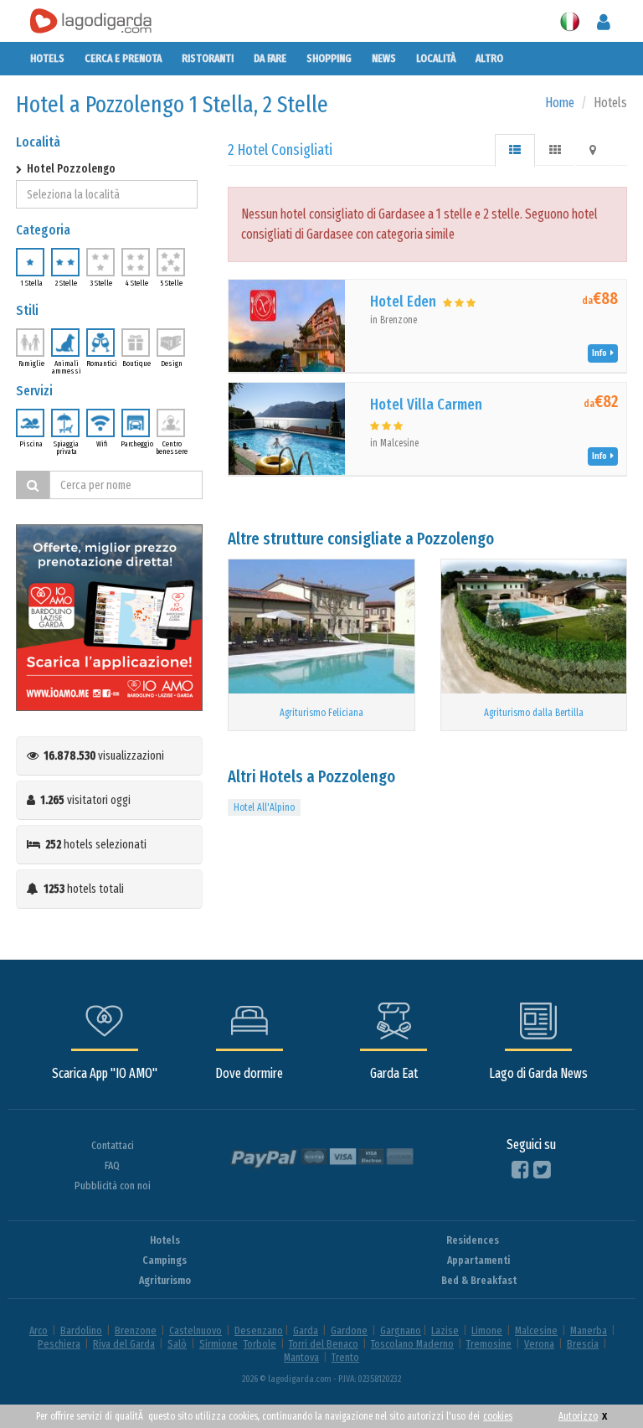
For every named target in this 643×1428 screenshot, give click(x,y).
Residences (472, 1240)
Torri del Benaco (323, 1344)
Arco (38, 1330)
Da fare (270, 58)
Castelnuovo (195, 1330)
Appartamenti (478, 1260)
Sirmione (218, 1344)
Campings (164, 1260)
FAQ (112, 1165)
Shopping (329, 58)
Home (559, 103)
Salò (177, 1344)
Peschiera (59, 1344)
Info (601, 353)
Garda (305, 1330)
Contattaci (112, 1145)
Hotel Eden (403, 301)
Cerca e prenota (123, 58)
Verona (539, 1344)
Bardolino (81, 1330)
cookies (497, 1416)
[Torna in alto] (596, 1381)
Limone (486, 1330)
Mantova (301, 1357)
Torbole (260, 1344)
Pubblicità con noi (113, 1185)
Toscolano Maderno (412, 1344)
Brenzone (136, 1330)
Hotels (47, 58)
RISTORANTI (208, 58)
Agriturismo (165, 1280)
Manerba (588, 1330)
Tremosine (489, 1344)
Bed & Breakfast (479, 1280)
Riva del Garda (124, 1344)
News (384, 58)
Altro (489, 58)
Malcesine (536, 1330)
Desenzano (258, 1330)
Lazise (445, 1330)
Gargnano (400, 1330)
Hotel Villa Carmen (426, 404)
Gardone (349, 1330)
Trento (345, 1357)
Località (435, 58)
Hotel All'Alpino (264, 807)
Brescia (583, 1344)
